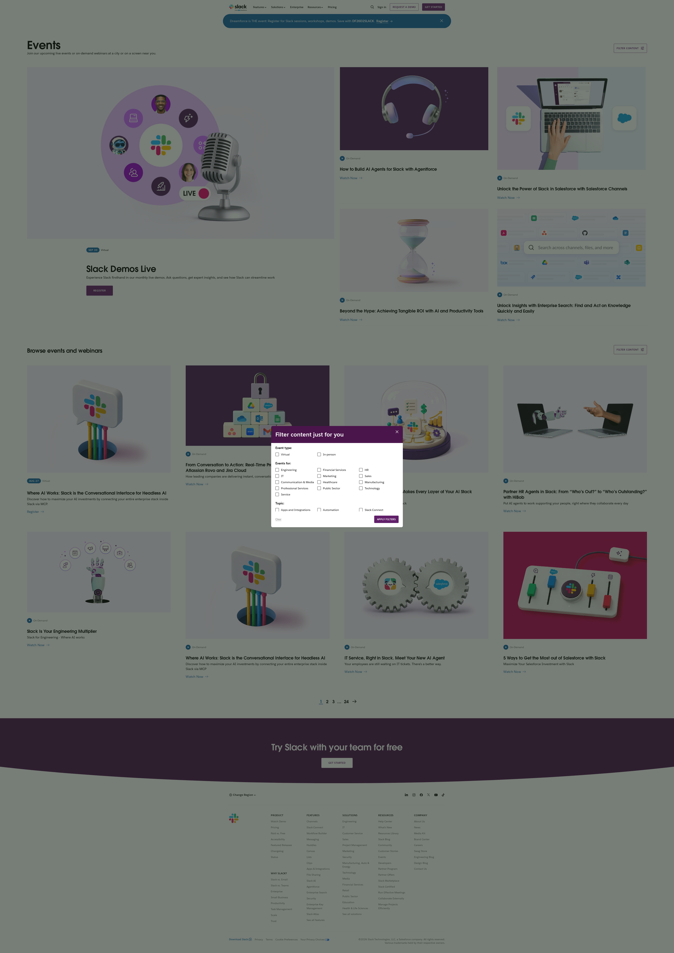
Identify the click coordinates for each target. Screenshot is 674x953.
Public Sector (331, 488)
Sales (368, 476)
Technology (372, 488)
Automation (331, 510)
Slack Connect (374, 510)
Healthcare (330, 482)
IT (282, 476)
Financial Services (334, 470)
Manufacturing (374, 482)
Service (285, 494)
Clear (278, 519)
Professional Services (294, 488)
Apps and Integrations (295, 510)
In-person (329, 454)
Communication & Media (297, 482)
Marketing (329, 476)
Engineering (289, 470)
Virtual (285, 454)
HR (367, 470)
